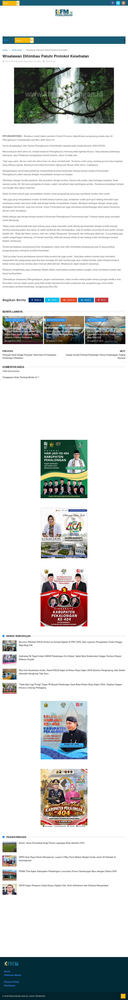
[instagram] (124, 3)
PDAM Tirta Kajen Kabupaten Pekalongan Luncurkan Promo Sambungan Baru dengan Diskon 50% (68, 871)
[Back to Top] (123, 996)
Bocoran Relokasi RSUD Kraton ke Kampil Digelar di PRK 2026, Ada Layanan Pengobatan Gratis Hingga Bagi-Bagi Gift (105, 333)
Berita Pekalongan (56, 320)
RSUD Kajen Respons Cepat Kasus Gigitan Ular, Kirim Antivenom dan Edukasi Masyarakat (63, 885)
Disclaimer (9, 985)
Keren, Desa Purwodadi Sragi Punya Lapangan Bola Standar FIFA (51, 843)
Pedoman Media (12, 975)
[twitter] (118, 3)
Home (5, 40)
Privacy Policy (11, 982)
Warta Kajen (51, 61)
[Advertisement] (64, 28)
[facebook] (113, 3)
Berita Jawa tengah (15, 320)
